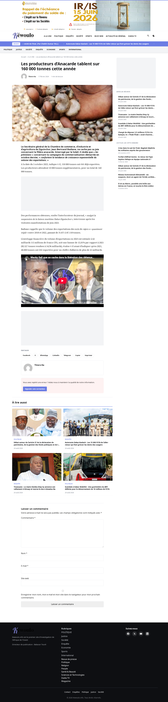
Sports (89, 5)
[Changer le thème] (153, 5)
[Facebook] (128, 602)
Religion (65, 634)
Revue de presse (69, 628)
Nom (24, 522)
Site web (25, 547)
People (64, 637)
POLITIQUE (58, 5)
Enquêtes (76, 661)
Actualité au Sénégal (116, 5)
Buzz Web (99, 5)
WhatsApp (44, 324)
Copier (77, 324)
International (75, 18)
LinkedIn (56, 324)
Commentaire (28, 486)
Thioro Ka (32, 45)
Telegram (67, 324)
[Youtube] (140, 602)
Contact (67, 661)
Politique (65, 631)
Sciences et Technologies (72, 643)
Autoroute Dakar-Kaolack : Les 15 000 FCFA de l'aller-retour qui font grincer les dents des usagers (94, 13)
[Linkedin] (147, 602)
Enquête (70, 5)
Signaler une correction (35, 358)
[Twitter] (134, 602)
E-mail (24, 534)
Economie (51, 18)
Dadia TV (132, 5)
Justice (19, 18)
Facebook (26, 324)
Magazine (65, 650)
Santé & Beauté (68, 640)
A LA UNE (48, 5)
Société (79, 5)
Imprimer (88, 324)
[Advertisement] (62, 162)
